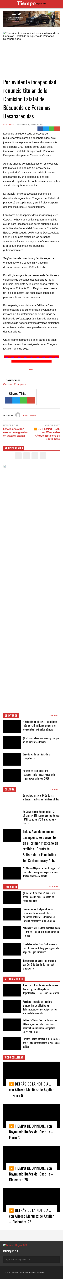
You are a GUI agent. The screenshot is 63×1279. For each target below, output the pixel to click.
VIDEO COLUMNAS (14, 1057)
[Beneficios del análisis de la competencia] (12, 759)
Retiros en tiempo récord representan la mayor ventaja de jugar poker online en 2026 (39, 774)
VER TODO (53, 715)
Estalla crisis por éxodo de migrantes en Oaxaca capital (15, 432)
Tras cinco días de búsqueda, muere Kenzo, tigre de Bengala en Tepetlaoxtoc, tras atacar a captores (41, 989)
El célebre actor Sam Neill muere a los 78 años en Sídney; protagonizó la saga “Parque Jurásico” (41, 948)
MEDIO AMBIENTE (14, 979)
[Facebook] (40, 128)
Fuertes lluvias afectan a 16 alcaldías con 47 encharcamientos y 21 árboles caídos (41, 1043)
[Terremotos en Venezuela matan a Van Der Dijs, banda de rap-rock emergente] (12, 965)
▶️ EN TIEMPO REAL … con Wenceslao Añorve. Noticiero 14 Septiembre (47, 434)
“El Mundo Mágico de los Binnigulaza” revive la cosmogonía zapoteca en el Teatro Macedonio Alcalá (41, 872)
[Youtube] (43, 455)
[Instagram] (35, 455)
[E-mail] (57, 128)
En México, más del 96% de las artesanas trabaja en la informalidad (41, 797)
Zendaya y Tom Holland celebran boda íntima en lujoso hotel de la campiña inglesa (41, 932)
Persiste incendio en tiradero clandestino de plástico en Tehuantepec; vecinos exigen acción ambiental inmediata (40, 1007)
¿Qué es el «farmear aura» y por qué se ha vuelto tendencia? (41, 740)
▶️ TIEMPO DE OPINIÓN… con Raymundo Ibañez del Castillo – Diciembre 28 (31, 1173)
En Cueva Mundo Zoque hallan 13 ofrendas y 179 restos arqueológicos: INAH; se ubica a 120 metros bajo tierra (41, 817)
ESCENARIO (11, 887)
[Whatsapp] (51, 128)
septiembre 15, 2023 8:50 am (29, 125)
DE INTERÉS (11, 716)
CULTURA (10, 789)
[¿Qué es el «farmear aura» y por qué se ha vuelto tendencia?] (12, 742)
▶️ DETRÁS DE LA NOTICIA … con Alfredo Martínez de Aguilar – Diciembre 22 (31, 1216)
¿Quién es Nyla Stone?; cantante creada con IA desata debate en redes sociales (39, 897)
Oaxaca (7, 384)
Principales (20, 384)
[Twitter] (46, 128)
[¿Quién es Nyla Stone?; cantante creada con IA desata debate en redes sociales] (12, 897)
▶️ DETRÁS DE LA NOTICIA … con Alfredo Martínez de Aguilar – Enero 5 (31, 1089)
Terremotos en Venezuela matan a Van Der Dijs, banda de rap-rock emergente (39, 964)
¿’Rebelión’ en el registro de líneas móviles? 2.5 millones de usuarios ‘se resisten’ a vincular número (40, 725)
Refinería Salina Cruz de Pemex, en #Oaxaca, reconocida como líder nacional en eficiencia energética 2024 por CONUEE (40, 1026)
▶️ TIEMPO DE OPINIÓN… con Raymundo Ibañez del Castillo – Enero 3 (31, 1131)
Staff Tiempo (8, 125)
